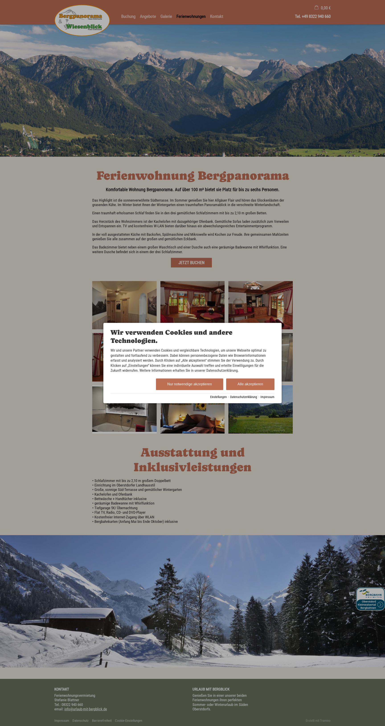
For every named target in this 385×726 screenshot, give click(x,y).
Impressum (267, 397)
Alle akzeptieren (250, 384)
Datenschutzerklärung (243, 397)
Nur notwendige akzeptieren (189, 384)
